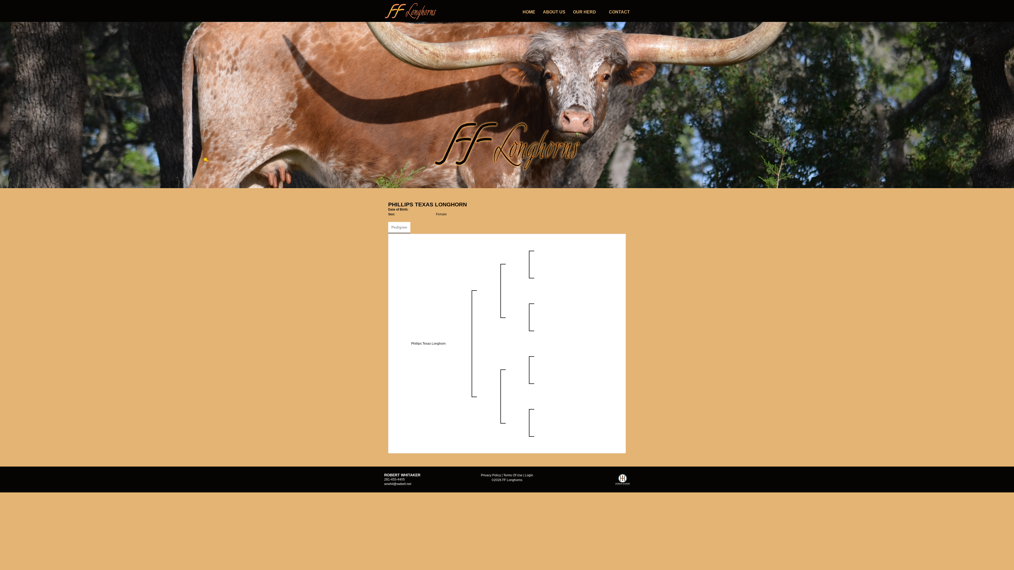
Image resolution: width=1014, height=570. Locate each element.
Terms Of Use (513, 475)
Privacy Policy (491, 475)
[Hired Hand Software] (622, 482)
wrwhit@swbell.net (397, 484)
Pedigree (399, 227)
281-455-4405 (394, 479)
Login (529, 475)
